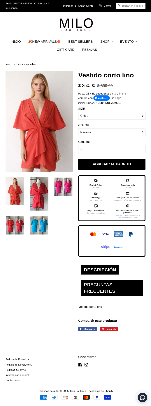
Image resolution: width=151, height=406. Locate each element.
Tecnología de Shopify (100, 390)
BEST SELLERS (80, 41)
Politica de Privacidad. (18, 359)
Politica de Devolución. (19, 364)
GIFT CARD (66, 49)
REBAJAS (89, 49)
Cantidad (84, 142)
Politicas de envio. (16, 369)
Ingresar (68, 5)
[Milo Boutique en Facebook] (80, 365)
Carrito (108, 5)
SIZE (81, 109)
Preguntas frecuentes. (100, 288)
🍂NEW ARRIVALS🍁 (44, 41)
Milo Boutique (78, 390)
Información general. (18, 374)
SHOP (105, 41)
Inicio (8, 64)
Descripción (100, 269)
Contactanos (13, 380)
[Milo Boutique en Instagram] (86, 365)
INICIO (16, 41)
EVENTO (127, 41)
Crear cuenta (85, 5)
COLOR (83, 125)
